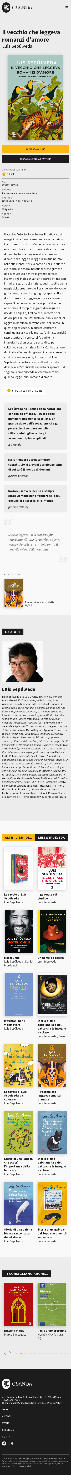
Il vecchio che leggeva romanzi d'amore (49, 1096)
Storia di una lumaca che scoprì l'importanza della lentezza (18, 1165)
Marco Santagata (15, 1334)
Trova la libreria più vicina (35, 159)
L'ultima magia (14, 1331)
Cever (62, 1036)
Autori (6, 1416)
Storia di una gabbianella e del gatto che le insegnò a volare (52, 1027)
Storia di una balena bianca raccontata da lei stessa (18, 1233)
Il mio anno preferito (52, 1331)
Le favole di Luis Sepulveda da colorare (15, 1096)
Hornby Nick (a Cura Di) (50, 1336)
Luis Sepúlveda (17, 46)
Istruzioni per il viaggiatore (14, 1023)
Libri (5, 1409)
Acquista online (35, 149)
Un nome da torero (51, 958)
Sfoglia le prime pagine (27, 390)
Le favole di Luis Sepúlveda (15, 896)
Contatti (8, 1437)
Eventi (6, 1423)
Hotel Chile (12, 958)
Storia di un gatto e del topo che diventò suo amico (52, 1233)
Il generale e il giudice (47, 896)
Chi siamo (8, 1430)
